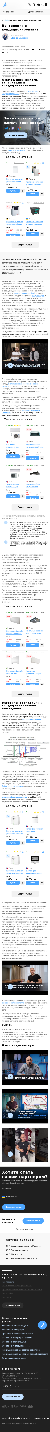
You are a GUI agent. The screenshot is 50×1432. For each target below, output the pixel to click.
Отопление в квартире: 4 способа (17, 1338)
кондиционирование (10, 94)
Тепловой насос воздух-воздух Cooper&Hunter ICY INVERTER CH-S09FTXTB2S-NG (13, 485)
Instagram (27, 1418)
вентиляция (33, 91)
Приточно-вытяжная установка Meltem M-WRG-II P (34, 183)
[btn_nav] (46, 4)
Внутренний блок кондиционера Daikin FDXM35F (34, 445)
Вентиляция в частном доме (15, 1325)
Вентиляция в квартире (13, 1330)
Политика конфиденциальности (17, 1286)
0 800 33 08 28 (11, 1369)
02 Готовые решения (17, 1250)
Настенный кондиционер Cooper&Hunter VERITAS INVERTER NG (15, 445)
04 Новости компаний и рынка (21, 1258)
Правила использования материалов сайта (22, 1289)
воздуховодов (38, 296)
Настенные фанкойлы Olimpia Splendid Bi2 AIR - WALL (33, 672)
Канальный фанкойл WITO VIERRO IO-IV (34, 632)
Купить (13, 191)
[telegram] (6, 130)
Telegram (37, 1418)
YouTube (16, 1418)
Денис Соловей (19, 38)
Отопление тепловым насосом (16, 1346)
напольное (6, 413)
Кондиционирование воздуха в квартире (21, 1350)
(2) (23, 425)
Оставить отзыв (33, 1221)
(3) (43, 163)
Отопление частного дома (14, 1342)
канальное (35, 410)
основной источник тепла (13, 1003)
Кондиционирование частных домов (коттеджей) (25, 1354)
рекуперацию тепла (16, 150)
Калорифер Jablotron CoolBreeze (34, 830)
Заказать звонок (13, 1397)
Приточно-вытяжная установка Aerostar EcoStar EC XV (34, 223)
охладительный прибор (24, 293)
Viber (46, 1418)
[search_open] (34, 4)
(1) (43, 852)
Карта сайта (7, 1293)
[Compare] (22, 191)
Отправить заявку (16, 135)
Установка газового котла (14, 1358)
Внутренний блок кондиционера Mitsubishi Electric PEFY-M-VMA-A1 (33, 485)
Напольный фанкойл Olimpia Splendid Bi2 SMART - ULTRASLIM (14, 632)
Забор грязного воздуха (12, 786)
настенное (26, 410)
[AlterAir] (5, 4)
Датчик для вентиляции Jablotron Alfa (35, 872)
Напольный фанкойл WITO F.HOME (14, 672)
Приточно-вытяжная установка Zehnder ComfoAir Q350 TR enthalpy (14, 223)
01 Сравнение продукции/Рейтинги (23, 1246)
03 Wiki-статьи (14, 1254)
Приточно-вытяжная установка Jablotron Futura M (14, 832)
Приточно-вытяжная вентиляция (17, 1334)
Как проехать (8, 1282)
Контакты (6, 1297)
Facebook (6, 1418)
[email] (20, 130)
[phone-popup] (30, 4)
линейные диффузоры (32, 719)
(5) (23, 812)
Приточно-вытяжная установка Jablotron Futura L (14, 872)
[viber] (13, 130)
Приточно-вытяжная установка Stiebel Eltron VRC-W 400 (14, 180)
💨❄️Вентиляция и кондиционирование (22, 20)
